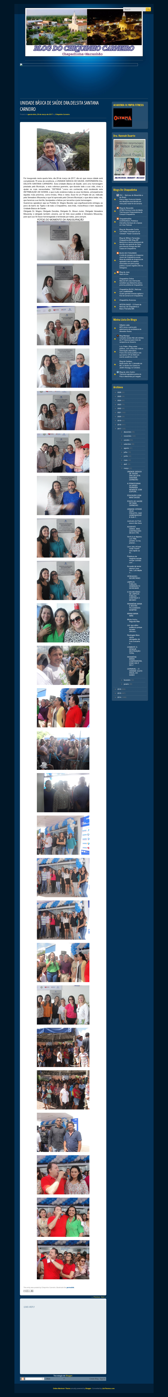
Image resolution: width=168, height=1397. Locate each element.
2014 (119, 697)
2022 (119, 408)
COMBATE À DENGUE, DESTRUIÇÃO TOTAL (133, 650)
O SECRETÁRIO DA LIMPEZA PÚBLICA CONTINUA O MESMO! (133, 596)
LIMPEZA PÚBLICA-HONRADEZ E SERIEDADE (133, 585)
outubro (126, 440)
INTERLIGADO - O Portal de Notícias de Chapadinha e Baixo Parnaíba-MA (130, 306)
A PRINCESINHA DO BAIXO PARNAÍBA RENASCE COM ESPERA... (134, 487)
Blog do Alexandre (126, 208)
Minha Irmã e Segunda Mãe (133, 620)
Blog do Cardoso (125, 361)
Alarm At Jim (123, 274)
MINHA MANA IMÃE (132, 614)
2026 (119, 392)
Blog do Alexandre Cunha (129, 229)
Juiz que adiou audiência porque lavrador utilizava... (134, 628)
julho (125, 452)
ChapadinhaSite (125, 218)
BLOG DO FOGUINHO (128, 253)
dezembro (127, 432)
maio (125, 460)
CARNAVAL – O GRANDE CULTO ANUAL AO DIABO (134, 672)
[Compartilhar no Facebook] (32, 1291)
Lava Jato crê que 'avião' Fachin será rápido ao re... (134, 549)
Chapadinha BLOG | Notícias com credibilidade (130, 290)
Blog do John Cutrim (127, 372)
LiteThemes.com (108, 1388)
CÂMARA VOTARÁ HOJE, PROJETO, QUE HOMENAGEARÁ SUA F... (134, 513)
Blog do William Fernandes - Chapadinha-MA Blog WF (130, 239)
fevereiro (127, 680)
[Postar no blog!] (27, 1291)
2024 (119, 400)
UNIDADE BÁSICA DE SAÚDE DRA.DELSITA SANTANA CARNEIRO (134, 475)
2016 (119, 689)
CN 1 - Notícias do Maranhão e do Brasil (131, 196)
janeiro (126, 684)
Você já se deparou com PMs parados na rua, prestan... (134, 539)
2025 (119, 396)
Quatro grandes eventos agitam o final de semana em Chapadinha (131, 294)
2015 (119, 693)
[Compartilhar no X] (29, 1291)
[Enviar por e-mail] (24, 1291)
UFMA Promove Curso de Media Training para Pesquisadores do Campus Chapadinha (131, 212)
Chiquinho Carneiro (62, 114)
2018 (119, 424)
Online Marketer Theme (61, 1388)
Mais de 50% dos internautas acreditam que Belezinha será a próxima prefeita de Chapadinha (131, 283)
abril (125, 464)
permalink (70, 1287)
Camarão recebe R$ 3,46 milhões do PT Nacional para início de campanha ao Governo (131, 340)
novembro (127, 436)
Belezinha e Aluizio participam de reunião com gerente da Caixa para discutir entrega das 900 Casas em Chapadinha (131, 245)
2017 (119, 428)
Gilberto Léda (124, 325)
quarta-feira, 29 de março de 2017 (40, 114)
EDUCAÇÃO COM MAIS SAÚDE (134, 496)
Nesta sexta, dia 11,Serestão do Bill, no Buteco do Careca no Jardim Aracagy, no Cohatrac (130, 365)
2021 (119, 412)
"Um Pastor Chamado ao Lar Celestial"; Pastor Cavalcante (129, 232)
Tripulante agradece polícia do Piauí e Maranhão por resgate (130, 375)
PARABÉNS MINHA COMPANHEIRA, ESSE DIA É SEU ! (134, 661)
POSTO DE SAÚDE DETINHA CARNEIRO (134, 503)
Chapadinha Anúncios (127, 300)
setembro (127, 444)
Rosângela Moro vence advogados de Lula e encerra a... (133, 639)
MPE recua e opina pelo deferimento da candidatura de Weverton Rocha (130, 329)
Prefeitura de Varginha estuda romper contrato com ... (134, 559)
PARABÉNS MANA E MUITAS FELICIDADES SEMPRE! (134, 606)
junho (126, 456)
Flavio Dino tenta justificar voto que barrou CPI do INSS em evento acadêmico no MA (130, 355)
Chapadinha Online (126, 278)
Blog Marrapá (124, 335)
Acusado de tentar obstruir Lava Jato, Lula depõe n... (134, 569)
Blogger (69, 1375)
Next (103, 1297)
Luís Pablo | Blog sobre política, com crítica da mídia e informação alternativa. (131, 348)
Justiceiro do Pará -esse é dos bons (134, 522)
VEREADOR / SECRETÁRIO (133, 577)
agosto (126, 448)
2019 (119, 420)
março (126, 468)
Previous (96, 1297)
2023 (119, 404)
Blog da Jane (124, 272)
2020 (119, 416)
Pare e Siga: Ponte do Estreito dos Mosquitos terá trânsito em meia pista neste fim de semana (130, 201)
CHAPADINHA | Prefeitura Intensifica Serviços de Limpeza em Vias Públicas (130, 223)
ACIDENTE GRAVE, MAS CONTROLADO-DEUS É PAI (134, 529)
